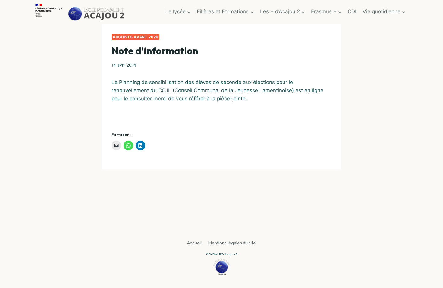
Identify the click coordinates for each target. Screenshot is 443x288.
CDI (352, 11)
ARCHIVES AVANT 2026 (135, 37)
